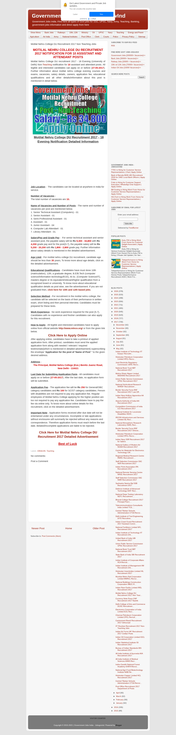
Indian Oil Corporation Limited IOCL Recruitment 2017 (130, 638)
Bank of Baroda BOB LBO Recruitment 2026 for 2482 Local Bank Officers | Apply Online (128, 177)
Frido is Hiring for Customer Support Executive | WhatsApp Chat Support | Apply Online (126, 185)
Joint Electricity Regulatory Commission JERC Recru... (128, 364)
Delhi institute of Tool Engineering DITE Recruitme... (129, 517)
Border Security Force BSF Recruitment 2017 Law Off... (128, 391)
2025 (116, 295)
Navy (110, 32)
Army (56, 37)
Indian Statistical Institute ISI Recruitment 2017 (127, 644)
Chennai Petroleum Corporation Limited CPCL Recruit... (128, 616)
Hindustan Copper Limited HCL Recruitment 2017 (128, 677)
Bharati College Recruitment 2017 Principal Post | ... (129, 501)
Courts (106, 37)
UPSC (101, 32)
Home (68, 528)
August (119, 338)
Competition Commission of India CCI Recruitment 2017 (129, 408)
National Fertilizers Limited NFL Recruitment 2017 (128, 528)
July (118, 342)
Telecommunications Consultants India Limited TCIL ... (129, 506)
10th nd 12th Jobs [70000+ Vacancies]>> (127, 65)
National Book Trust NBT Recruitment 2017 (126, 369)
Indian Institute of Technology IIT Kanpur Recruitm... (129, 353)
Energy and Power (136, 32)
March (119, 696)
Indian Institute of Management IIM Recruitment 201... (130, 567)
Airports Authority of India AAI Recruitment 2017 (127, 402)
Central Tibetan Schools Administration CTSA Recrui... (129, 512)
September (121, 335)
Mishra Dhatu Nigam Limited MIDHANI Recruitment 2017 (128, 375)
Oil (93, 32)
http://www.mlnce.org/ (71, 328)
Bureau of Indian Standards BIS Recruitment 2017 (128, 649)
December (120, 325)
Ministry (85, 32)
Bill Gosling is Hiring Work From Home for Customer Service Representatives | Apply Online (128, 192)
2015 (116, 711)
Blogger (119, 725)
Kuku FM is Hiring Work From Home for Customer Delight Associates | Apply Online (132, 243)
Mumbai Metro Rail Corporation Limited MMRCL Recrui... (128, 578)
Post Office (86, 37)
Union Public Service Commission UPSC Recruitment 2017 (129, 380)
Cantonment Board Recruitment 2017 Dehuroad (128, 622)
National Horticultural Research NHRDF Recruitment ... (128, 386)
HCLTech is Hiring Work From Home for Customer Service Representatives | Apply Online (127, 199)
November (120, 328)
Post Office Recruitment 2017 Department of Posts (128, 688)
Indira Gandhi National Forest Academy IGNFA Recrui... (128, 666)
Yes (101, 14)
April (118, 693)
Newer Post (38, 528)
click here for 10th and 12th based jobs (69, 289)
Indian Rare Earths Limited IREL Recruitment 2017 (129, 589)
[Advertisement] (68, 166)
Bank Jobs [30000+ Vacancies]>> (124, 58)
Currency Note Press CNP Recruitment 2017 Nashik (127, 600)
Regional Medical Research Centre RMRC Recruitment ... (130, 457)
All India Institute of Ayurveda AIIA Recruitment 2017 (129, 655)
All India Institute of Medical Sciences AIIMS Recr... (127, 660)
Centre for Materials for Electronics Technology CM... (130, 451)
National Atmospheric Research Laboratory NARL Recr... (128, 424)
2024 (116, 298)
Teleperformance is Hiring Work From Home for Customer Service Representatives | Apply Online (132, 264)
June (118, 345)
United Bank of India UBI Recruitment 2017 (126, 539)
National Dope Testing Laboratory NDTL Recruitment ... (129, 495)
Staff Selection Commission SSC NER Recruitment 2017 (129, 462)
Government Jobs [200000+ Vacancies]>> (128, 55)
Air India (46, 37)
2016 (116, 707)
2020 (116, 312)
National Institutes (69, 37)
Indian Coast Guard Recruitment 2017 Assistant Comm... (129, 523)
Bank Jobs (49, 32)
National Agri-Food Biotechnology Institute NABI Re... (129, 671)
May (118, 349)
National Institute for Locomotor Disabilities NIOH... (128, 413)
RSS (113, 46)
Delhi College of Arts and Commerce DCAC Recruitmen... (130, 605)
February (120, 700)
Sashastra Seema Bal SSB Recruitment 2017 (126, 484)
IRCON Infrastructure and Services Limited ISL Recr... (130, 419)
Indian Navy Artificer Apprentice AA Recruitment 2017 (130, 397)
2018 (116, 318)
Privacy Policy (128, 37)
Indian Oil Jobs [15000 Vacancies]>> (126, 68)
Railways (61, 32)
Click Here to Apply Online (67, 335)
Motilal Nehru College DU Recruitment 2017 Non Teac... (129, 594)
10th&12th (41, 451)
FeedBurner (134, 228)
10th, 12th (73, 32)
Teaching (120, 32)
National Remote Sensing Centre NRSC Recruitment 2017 (129, 473)
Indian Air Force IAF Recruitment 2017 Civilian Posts (129, 633)
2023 (116, 301)
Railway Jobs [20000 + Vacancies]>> (126, 62)
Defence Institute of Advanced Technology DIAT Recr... (128, 490)
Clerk (97, 37)
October (119, 332)
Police (115, 37)
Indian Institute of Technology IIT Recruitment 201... (129, 534)
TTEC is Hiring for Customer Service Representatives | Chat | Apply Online (126, 171)
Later (75, 14)
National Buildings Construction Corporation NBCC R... (128, 583)
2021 (116, 308)
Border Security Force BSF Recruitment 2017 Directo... (128, 430)
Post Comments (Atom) (51, 536)
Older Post (98, 528)
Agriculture (34, 37)
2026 (116, 291)
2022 (116, 305)
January (119, 703)
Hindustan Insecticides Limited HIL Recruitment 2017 (130, 572)
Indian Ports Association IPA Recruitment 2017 (127, 468)
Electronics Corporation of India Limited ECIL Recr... (128, 611)
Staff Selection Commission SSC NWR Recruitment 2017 (129, 479)
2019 (116, 315)
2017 (116, 322)
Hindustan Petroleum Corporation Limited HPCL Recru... (129, 358)
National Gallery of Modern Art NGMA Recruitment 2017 (128, 446)
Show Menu (36, 32)
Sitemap (141, 37)
